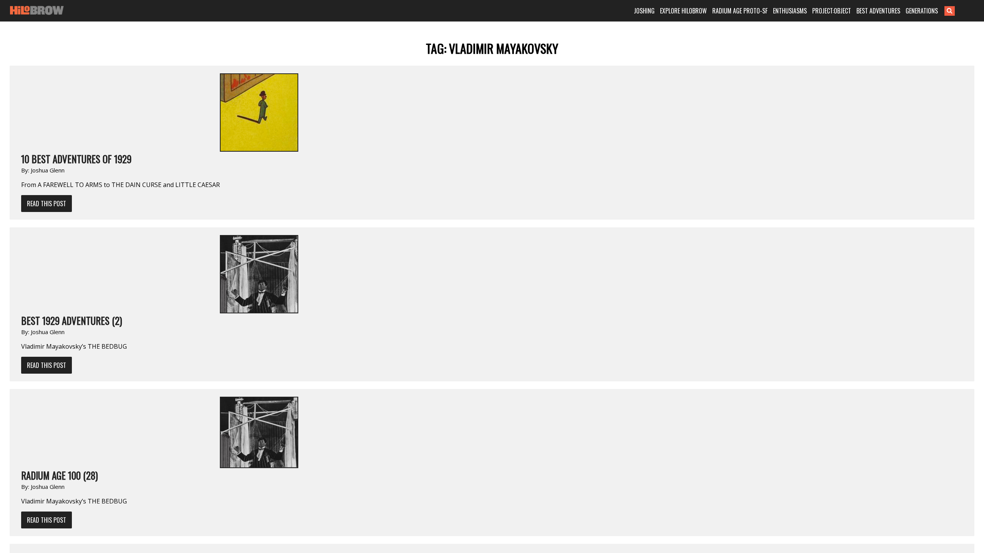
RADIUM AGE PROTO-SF (740, 10)
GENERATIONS (922, 10)
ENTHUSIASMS (790, 10)
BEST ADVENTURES (878, 10)
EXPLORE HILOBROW (683, 10)
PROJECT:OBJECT (831, 10)
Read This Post (46, 203)
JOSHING (644, 10)
